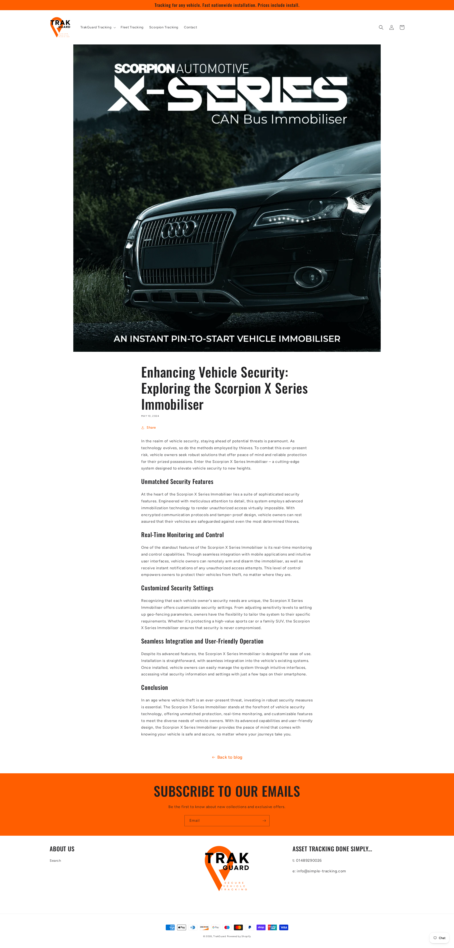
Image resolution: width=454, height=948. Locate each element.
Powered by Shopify (239, 936)
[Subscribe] (264, 820)
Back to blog (230, 757)
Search (55, 861)
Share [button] (151, 428)
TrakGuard (219, 936)
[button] (98, 27)
